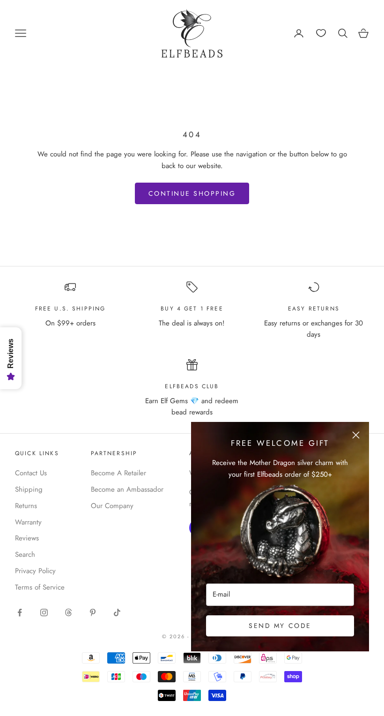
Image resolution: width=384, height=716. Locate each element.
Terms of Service (40, 587)
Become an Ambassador (127, 489)
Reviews (27, 538)
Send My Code (280, 625)
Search (25, 554)
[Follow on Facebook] (19, 612)
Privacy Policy (35, 571)
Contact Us (31, 473)
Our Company (112, 506)
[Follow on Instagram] (44, 612)
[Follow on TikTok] (117, 612)
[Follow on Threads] (68, 612)
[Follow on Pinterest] (92, 612)
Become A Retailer (118, 473)
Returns (26, 506)
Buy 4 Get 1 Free (192, 308)
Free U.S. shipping (70, 308)
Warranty (28, 522)
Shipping (29, 489)
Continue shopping (192, 193)
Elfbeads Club (192, 386)
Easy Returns (314, 308)
